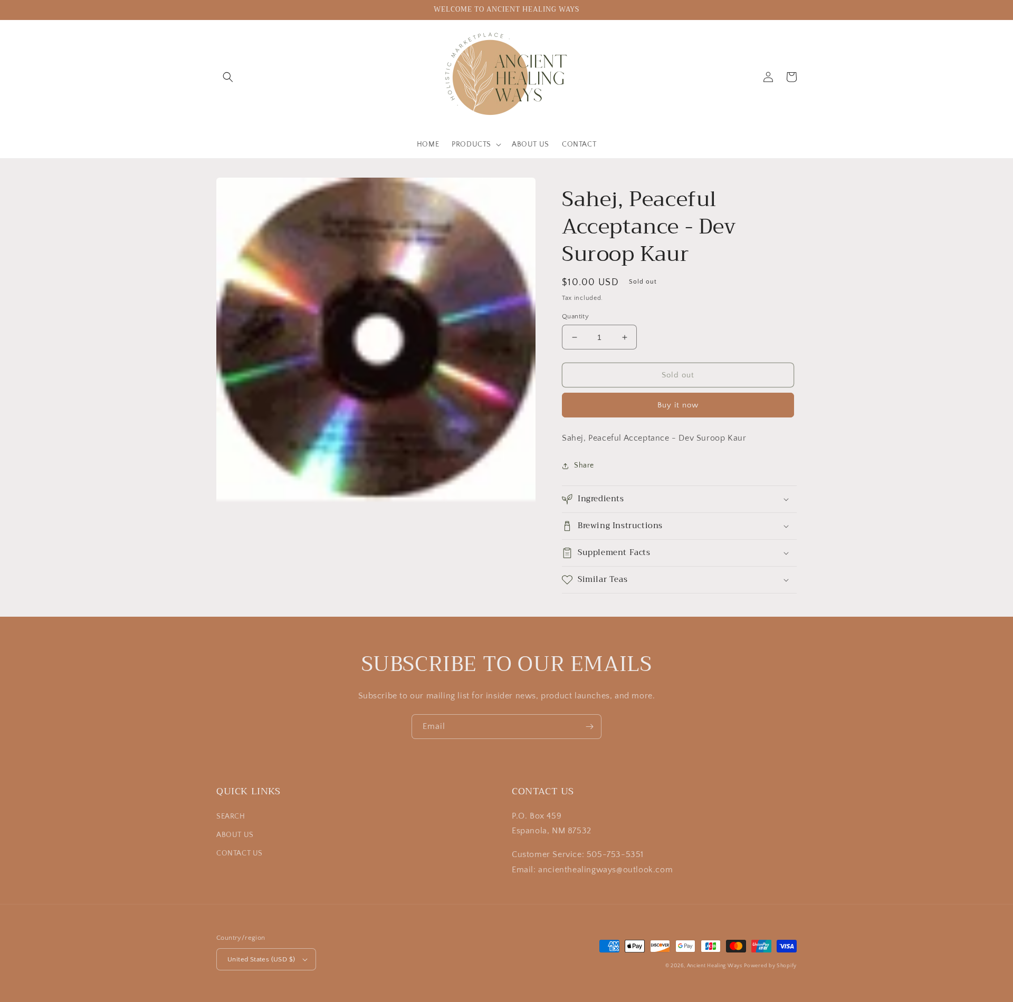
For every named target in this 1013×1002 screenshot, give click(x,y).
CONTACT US (239, 853)
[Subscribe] (589, 726)
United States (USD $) (261, 959)
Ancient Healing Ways (714, 966)
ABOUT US (235, 835)
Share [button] (584, 465)
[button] (228, 77)
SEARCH (230, 816)
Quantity (575, 316)
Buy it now (678, 405)
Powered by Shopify (770, 966)
